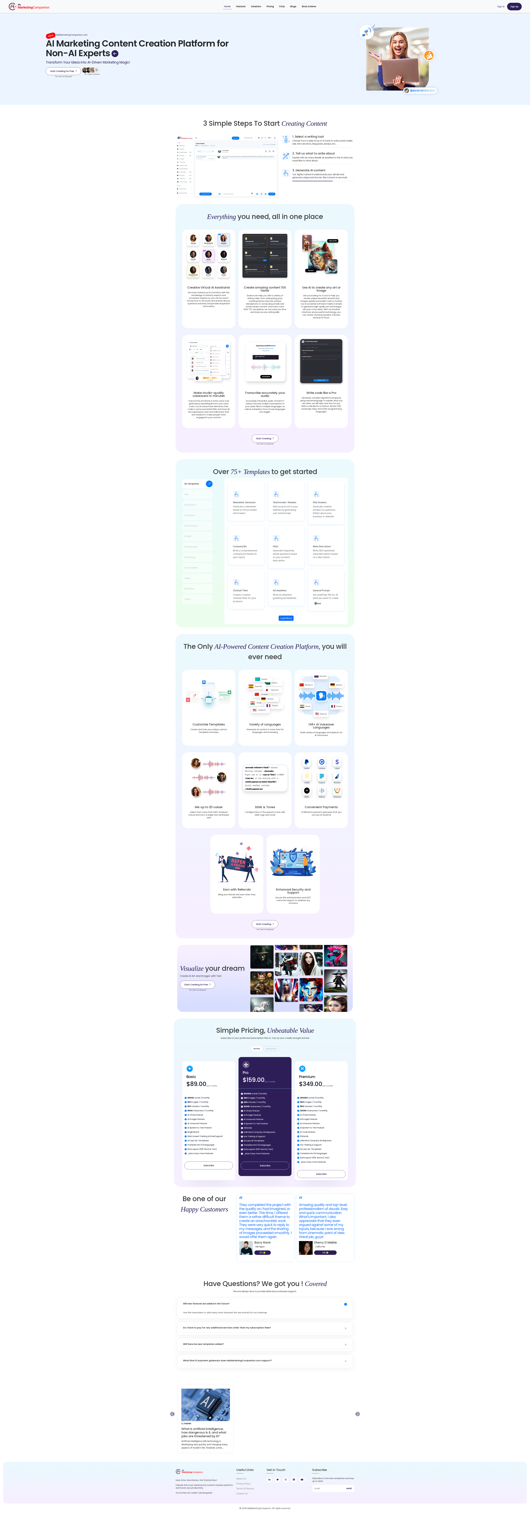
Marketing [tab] (189, 557)
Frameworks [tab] (191, 546)
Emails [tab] (187, 536)
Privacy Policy (243, 1483)
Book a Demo (309, 6)
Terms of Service (245, 1488)
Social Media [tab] (191, 567)
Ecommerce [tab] (190, 525)
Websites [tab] (189, 588)
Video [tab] (187, 578)
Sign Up (514, 6)
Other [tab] (187, 599)
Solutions (256, 6)
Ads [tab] (186, 494)
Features (240, 6)
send (349, 1488)
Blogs (293, 6)
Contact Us (242, 1493)
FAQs (282, 6)
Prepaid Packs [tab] (271, 1049)
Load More (286, 618)
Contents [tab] (189, 515)
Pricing (270, 6)
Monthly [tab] (257, 1049)
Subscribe (208, 1165)
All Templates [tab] (191, 483)
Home (227, 6)
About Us (241, 1478)
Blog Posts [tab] (190, 504)
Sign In (501, 6)
